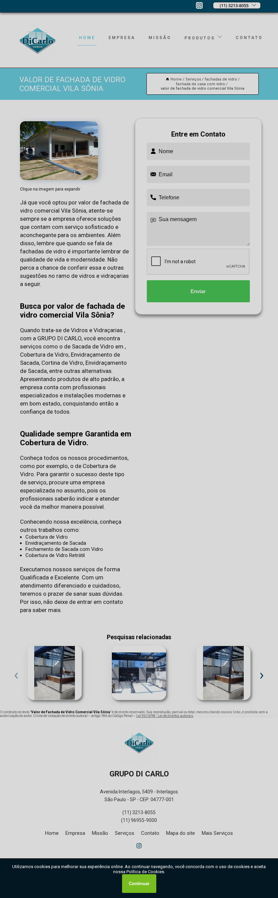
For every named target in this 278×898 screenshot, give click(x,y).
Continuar (139, 883)
